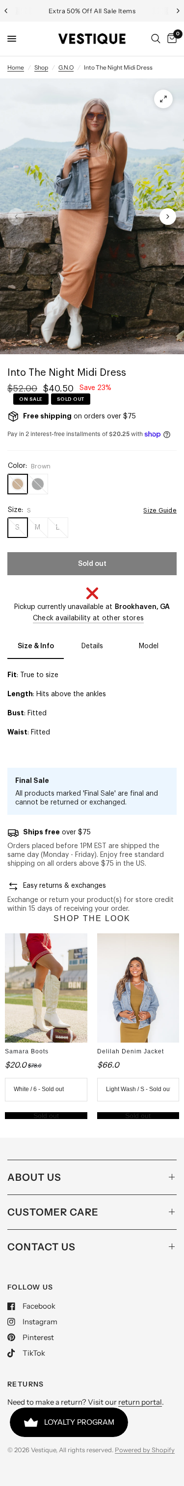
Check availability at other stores (88, 618)
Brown (17, 484)
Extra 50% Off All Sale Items (92, 11)
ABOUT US (34, 1177)
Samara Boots (27, 1051)
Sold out (46, 1115)
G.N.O (66, 67)
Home (15, 67)
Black (37, 484)
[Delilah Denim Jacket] (138, 988)
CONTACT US (41, 1247)
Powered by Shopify (145, 1450)
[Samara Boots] (46, 988)
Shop (41, 67)
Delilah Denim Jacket (130, 1051)
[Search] (156, 39)
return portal (140, 1402)
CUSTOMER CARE (53, 1212)
